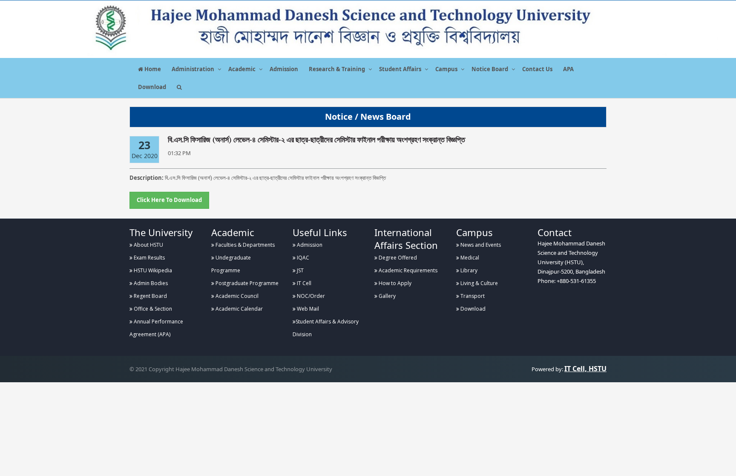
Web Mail (307, 308)
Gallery (386, 296)
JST (300, 270)
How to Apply (394, 283)
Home (152, 69)
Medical (469, 257)
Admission (284, 69)
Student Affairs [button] (400, 69)
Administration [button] (193, 69)
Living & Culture (478, 283)
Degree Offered (397, 257)
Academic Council (236, 296)
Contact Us (537, 69)
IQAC (302, 257)
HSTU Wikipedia (152, 270)
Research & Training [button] (337, 69)
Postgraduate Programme (246, 283)
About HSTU (147, 244)
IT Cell (303, 283)
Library (468, 270)
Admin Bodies (150, 283)
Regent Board (149, 296)
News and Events (480, 244)
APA (568, 69)
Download (152, 87)
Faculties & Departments (244, 244)
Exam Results (148, 257)
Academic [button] (242, 69)
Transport (472, 296)
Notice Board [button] (490, 69)
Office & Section (152, 308)
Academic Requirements (407, 270)
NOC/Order (310, 296)
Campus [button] (446, 69)
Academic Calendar (238, 308)
